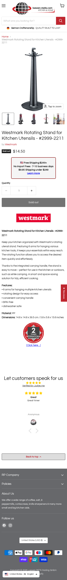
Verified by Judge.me (33, 385)
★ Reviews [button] (64, 293)
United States (32, 540)
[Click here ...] (33, 345)
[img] (33, 382)
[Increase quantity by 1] (31, 190)
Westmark (11, 144)
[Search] (60, 21)
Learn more (33, 173)
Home (5, 36)
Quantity (6, 183)
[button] (8, 119)
